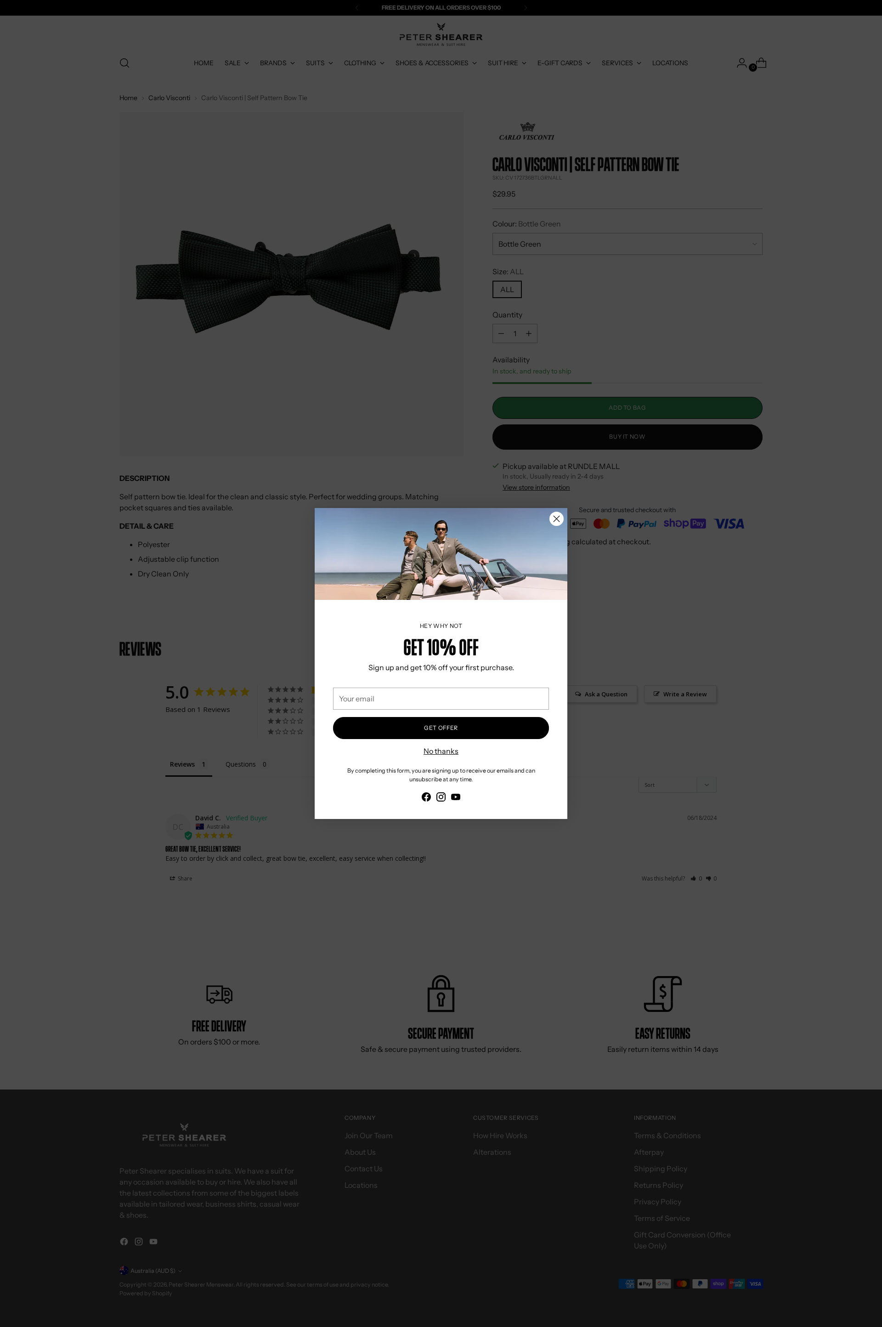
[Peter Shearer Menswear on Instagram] (441, 798)
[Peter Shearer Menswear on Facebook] (426, 798)
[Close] (556, 519)
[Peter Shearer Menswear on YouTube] (455, 798)
